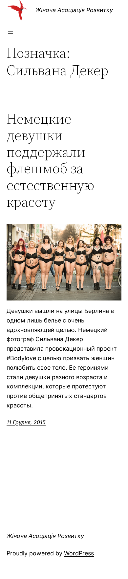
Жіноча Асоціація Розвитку (74, 10)
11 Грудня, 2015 (26, 422)
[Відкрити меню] (10, 32)
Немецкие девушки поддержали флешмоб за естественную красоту (50, 160)
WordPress (79, 553)
